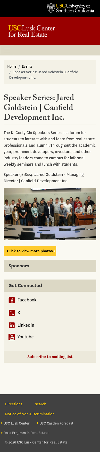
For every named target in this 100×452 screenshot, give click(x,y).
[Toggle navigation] (7, 50)
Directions (13, 404)
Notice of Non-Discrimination (30, 414)
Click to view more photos (30, 251)
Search (40, 404)
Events (27, 66)
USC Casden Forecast (56, 423)
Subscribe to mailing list (50, 356)
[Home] (32, 31)
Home (12, 66)
